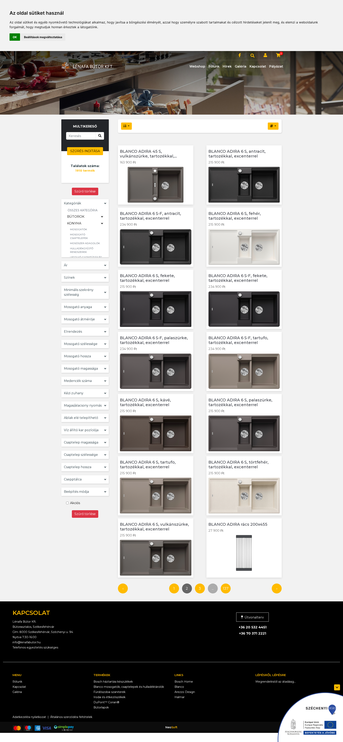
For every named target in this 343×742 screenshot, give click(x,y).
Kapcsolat (258, 66)
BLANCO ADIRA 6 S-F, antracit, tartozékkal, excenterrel (150, 216)
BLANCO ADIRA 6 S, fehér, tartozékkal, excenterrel (234, 216)
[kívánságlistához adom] (187, 163)
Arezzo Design (184, 692)
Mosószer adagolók (85, 243)
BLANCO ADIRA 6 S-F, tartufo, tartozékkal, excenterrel (238, 340)
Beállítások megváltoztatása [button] (43, 37)
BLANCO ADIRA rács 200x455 (237, 524)
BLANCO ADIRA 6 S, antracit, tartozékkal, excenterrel (237, 153)
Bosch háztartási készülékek (113, 681)
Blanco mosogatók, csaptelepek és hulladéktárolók (128, 687)
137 (225, 588)
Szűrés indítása (85, 151)
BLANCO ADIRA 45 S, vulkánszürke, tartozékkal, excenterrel (147, 153)
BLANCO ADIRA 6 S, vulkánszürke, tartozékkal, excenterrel (154, 526)
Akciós (75, 503)
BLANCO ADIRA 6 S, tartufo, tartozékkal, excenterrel (148, 464)
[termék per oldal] (273, 126)
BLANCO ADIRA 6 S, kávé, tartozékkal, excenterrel (145, 402)
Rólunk (214, 66)
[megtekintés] (187, 153)
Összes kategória (82, 210)
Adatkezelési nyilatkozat (29, 717)
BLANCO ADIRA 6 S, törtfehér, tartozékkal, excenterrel (238, 464)
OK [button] (15, 37)
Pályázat (276, 66)
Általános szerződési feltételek (71, 717)
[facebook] (239, 55)
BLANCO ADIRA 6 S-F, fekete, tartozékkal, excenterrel (237, 278)
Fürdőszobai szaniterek (109, 692)
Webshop (197, 66)
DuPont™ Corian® (106, 702)
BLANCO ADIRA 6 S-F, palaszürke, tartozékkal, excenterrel (154, 340)
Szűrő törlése (85, 191)
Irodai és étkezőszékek (109, 697)
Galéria (240, 66)
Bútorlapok (101, 707)
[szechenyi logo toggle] (337, 687)
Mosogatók (78, 229)
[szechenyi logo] (308, 716)
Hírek (227, 66)
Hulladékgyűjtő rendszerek (81, 250)
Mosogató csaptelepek (79, 236)
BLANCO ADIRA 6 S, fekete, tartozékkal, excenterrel (147, 278)
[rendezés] (126, 126)
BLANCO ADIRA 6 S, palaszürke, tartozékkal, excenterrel (240, 402)
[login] (265, 55)
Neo (171, 727)
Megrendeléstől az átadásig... (275, 681)
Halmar (179, 697)
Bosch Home (183, 681)
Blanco (179, 687)
